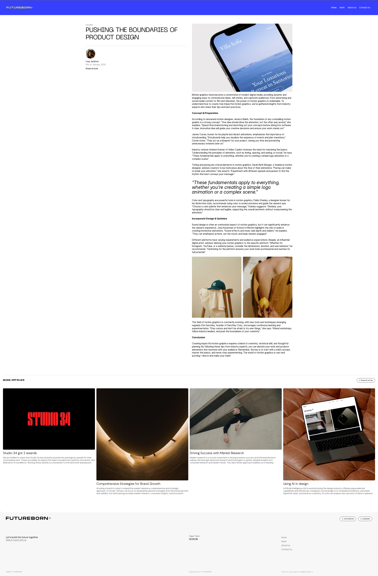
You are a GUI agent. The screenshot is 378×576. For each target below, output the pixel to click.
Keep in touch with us (16, 540)
